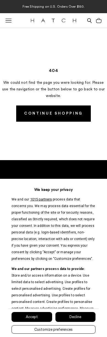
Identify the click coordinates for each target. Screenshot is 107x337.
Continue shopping (53, 113)
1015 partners (41, 199)
